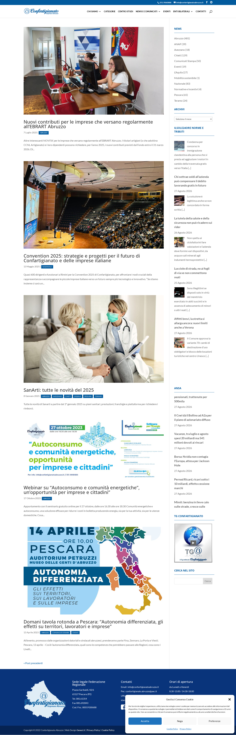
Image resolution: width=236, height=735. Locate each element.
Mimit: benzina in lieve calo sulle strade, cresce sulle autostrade (191, 489)
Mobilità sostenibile (185, 77)
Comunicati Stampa (60, 633)
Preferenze (214, 721)
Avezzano (57, 396)
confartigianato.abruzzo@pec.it (141, 691)
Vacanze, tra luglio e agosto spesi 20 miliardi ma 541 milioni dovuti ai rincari (191, 420)
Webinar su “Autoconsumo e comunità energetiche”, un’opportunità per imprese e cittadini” (82, 489)
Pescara (88, 396)
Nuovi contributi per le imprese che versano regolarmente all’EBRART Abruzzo (88, 124)
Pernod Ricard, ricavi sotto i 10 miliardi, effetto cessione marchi (192, 466)
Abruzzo (43, 133)
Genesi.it (81, 730)
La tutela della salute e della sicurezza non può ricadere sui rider (193, 187)
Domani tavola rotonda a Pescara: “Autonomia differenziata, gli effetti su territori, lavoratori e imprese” (93, 623)
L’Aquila (77, 396)
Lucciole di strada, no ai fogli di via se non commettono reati (192, 237)
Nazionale (47, 267)
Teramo (98, 396)
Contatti (201, 11)
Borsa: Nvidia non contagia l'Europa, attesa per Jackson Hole (191, 443)
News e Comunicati (146, 11)
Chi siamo (92, 11)
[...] (183, 173)
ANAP (177, 44)
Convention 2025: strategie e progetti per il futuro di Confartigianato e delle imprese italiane (82, 258)
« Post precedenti (33, 663)
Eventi (166, 11)
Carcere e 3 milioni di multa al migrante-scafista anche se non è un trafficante (192, 333)
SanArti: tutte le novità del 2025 (59, 390)
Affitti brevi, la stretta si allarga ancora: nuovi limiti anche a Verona (191, 287)
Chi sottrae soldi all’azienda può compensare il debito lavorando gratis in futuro (191, 145)
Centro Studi (125, 11)
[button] (229, 699)
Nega (180, 721)
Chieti (68, 396)
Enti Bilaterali (181, 11)
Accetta (145, 721)
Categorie (109, 11)
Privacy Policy (185, 729)
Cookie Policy (172, 729)
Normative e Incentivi (186, 89)
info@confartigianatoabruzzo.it (143, 687)
